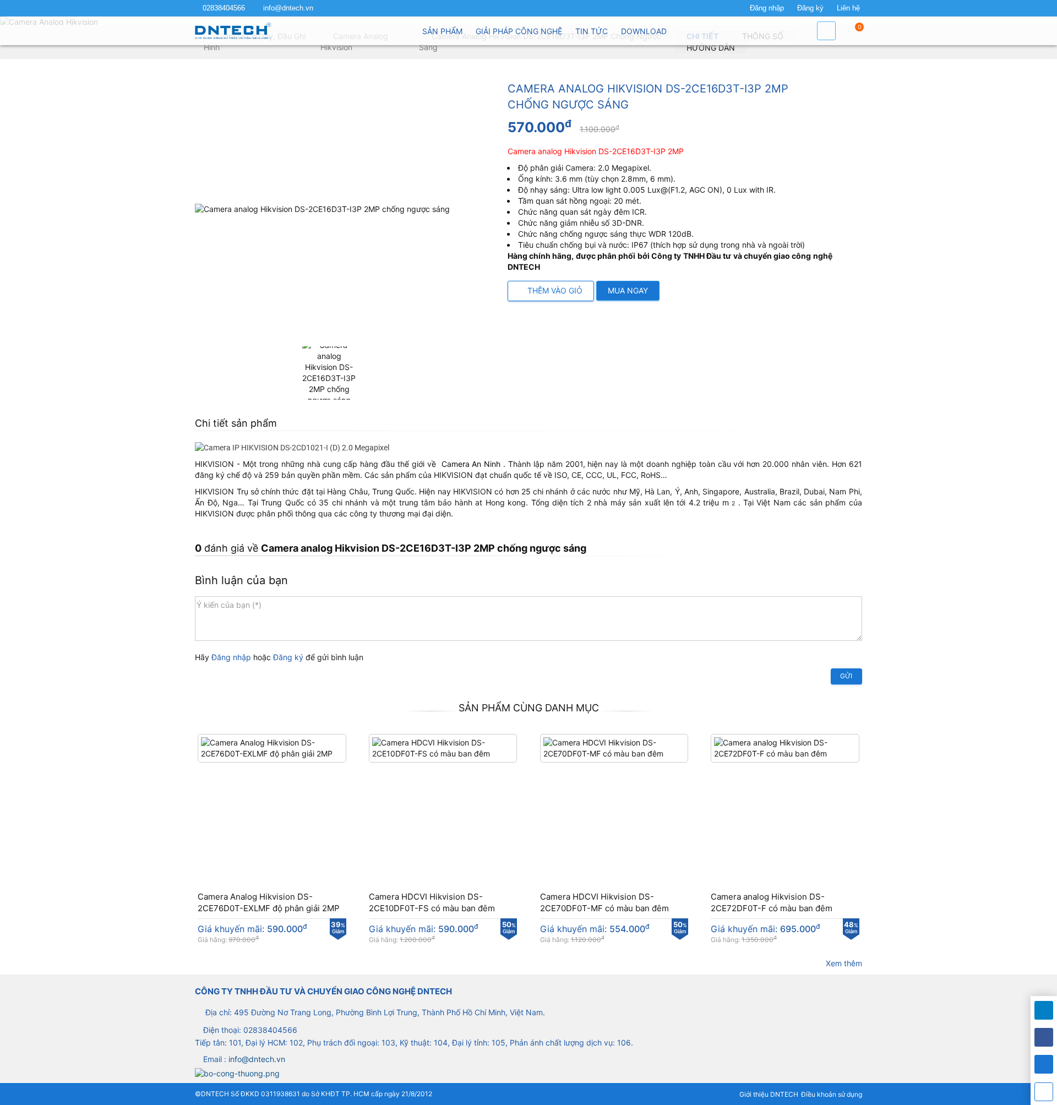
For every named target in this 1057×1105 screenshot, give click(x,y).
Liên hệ (848, 8)
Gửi (846, 676)
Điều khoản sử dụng (831, 1094)
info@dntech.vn (288, 8)
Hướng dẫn (710, 47)
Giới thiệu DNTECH (768, 1094)
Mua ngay (628, 290)
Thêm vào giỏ (553, 290)
